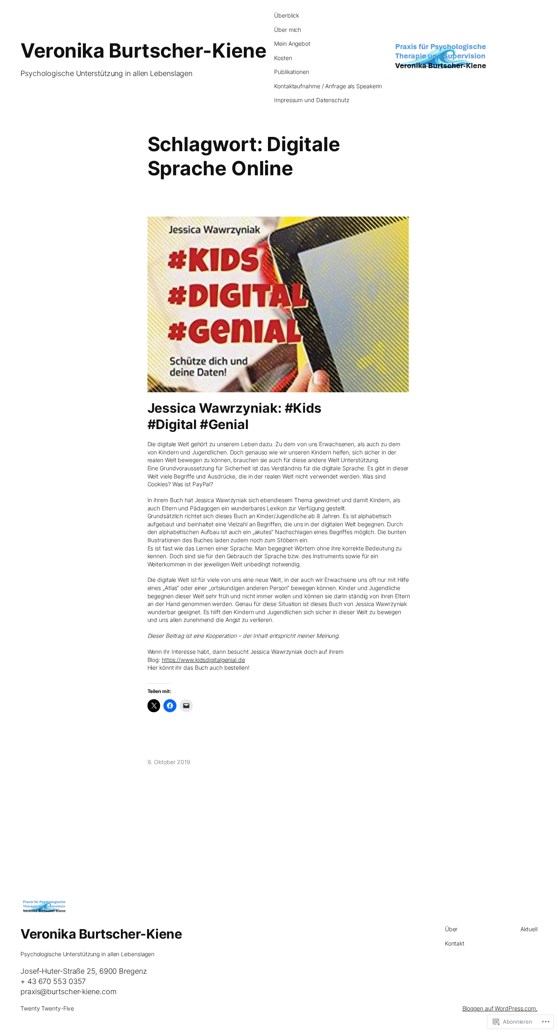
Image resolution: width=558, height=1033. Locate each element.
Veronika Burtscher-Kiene (143, 50)
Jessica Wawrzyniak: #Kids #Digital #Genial (234, 416)
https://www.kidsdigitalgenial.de (203, 659)
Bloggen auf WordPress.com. (500, 1008)
